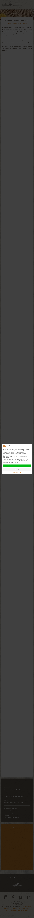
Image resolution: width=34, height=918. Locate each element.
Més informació (17, 472)
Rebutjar (17, 469)
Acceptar (17, 466)
